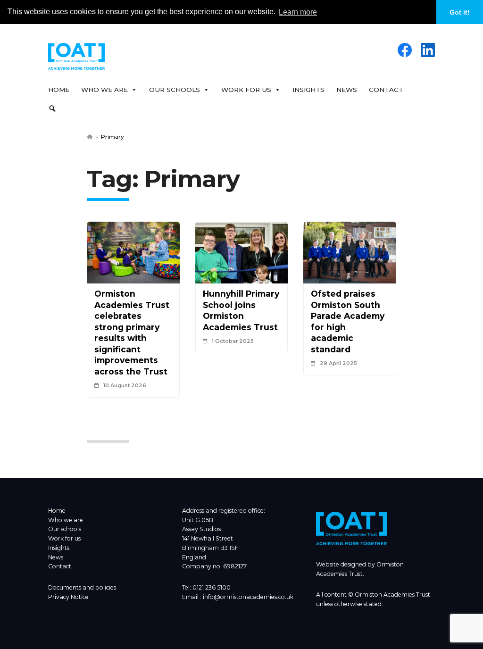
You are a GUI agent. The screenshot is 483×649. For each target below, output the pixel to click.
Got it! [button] (460, 12)
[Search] (54, 108)
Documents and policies (82, 587)
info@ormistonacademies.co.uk (248, 596)
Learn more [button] (298, 12)
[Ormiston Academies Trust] (351, 543)
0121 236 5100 (211, 587)
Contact (386, 89)
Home (58, 89)
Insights (308, 89)
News (346, 89)
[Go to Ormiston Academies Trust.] (89, 136)
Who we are (65, 520)
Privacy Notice (68, 596)
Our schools (64, 529)
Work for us (64, 538)
